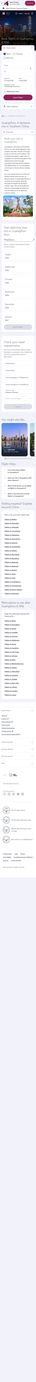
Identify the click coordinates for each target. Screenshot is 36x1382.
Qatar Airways (6, 710)
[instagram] (22, 794)
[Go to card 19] (29, 458)
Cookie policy (7, 854)
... (6, 116)
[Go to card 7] (13, 458)
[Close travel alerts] (32, 8)
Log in (21, 13)
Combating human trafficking (23, 857)
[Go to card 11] (18, 458)
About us (4, 715)
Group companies (7, 742)
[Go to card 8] (14, 458)
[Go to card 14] (22, 458)
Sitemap (5, 860)
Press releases (6, 722)
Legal (16, 854)
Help (3, 763)
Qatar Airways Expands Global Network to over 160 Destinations (18, 8)
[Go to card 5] (10, 458)
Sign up (27, 13)
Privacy (22, 854)
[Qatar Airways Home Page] (4, 13)
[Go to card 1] (5, 458)
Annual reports (6, 731)
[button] (18, 132)
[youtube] (18, 794)
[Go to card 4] (9, 458)
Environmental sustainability (11, 734)
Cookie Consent (16, 860)
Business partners (7, 756)
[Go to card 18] (28, 458)
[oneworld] (8, 13)
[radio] (18, 254)
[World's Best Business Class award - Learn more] (6, 820)
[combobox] (18, 240)
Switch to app (30, 3)
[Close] (2, 3)
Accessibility (7, 857)
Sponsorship (6, 725)
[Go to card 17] (26, 458)
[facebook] (4, 794)
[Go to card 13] (21, 458)
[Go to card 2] (6, 458)
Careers (4, 719)
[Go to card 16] (25, 458)
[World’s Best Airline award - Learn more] (6, 810)
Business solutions (7, 749)
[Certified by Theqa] (10, 776)
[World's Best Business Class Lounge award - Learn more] (6, 829)
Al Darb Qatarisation (8, 728)
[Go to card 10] (17, 458)
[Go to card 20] (30, 458)
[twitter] (9, 794)
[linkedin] (13, 794)
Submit (18, 407)
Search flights (18, 327)
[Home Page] (3, 116)
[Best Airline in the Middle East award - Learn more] (6, 839)
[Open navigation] (32, 13)
